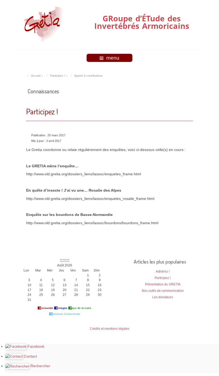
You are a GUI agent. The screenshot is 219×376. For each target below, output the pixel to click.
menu (112, 58)
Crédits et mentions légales (109, 329)
